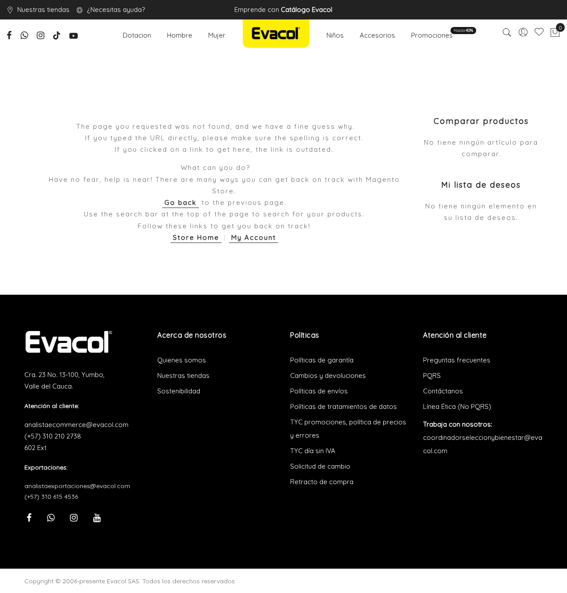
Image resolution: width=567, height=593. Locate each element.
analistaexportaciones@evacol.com (77, 486)
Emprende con (283, 9)
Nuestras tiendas (43, 9)
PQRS (432, 375)
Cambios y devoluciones (328, 375)
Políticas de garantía (321, 360)
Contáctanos (443, 391)
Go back (180, 202)
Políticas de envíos (319, 391)
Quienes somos (181, 360)
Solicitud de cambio (320, 466)
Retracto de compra (321, 481)
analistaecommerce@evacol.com (76, 424)
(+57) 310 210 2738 (52, 436)
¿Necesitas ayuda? (116, 9)
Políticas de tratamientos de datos (343, 406)
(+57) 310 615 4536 (51, 497)
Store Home (196, 237)
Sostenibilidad (178, 391)
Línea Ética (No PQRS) (457, 406)
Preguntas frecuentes (456, 360)
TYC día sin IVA (312, 451)
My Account (253, 237)
